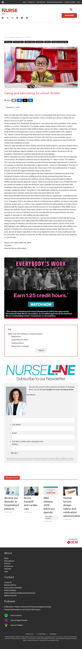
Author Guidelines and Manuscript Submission (19, 593)
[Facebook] (2, 18)
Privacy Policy (42, 634)
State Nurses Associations (55, 2)
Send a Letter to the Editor (13, 588)
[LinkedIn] (17, 18)
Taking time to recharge (20, 346)
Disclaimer (53, 634)
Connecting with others (19, 340)
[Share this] (19, 100)
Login (6, 571)
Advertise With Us (10, 585)
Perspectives (8, 566)
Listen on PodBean (16, 625)
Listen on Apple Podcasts (18, 620)
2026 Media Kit (40, 2)
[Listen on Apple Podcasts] (7, 620)
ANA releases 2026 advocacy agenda (49, 505)
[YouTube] (22, 18)
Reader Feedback (10, 590)
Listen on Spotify (16, 615)
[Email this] (14, 100)
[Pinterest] (27, 18)
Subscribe (7, 569)
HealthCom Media (69, 2)
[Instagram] (12, 18)
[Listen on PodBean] (7, 625)
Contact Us (31, 2)
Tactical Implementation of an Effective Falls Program (22, 609)
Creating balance (17, 343)
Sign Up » (14, 453)
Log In (78, 2)
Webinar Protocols (10, 595)
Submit (41, 350)
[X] (7, 18)
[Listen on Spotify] (7, 615)
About (24, 2)
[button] (2, 2)
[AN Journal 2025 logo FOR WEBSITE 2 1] (10, 12)
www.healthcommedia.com (68, 546)
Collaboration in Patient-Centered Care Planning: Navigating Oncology (27, 607)
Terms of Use (30, 634)
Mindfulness (16, 337)
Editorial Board (9, 561)
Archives (7, 563)
